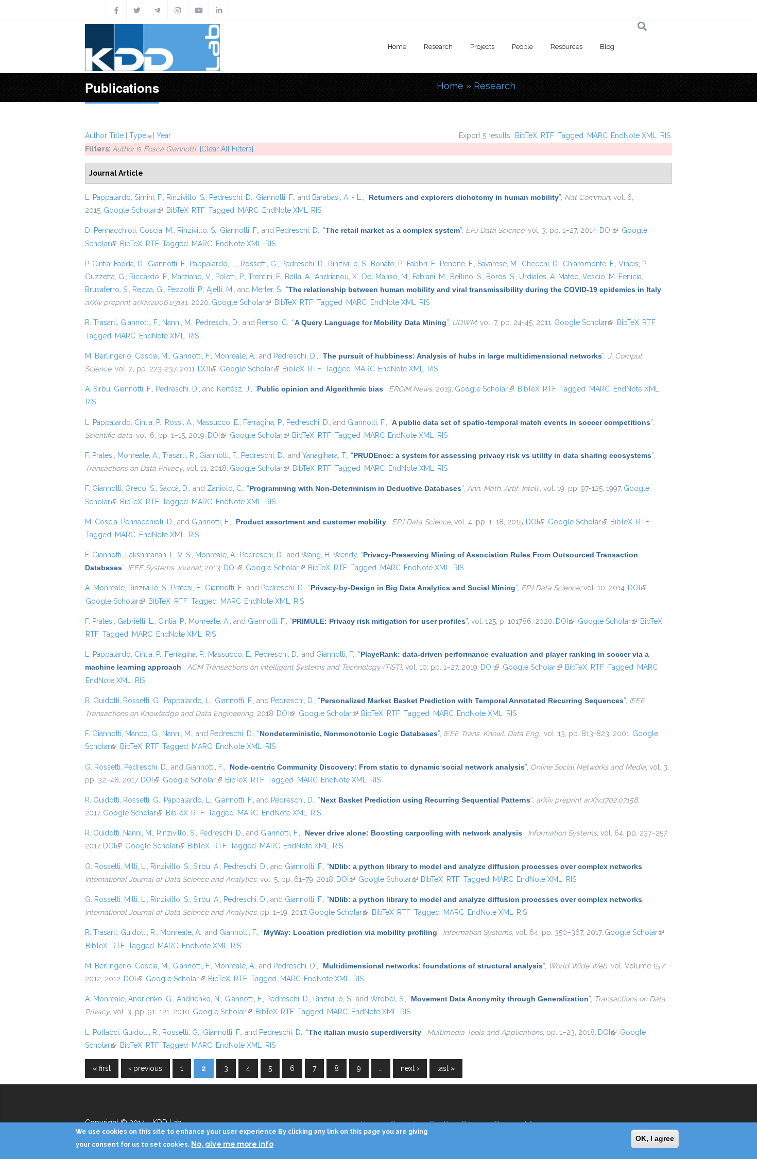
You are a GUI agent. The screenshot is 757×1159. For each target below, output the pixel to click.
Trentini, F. (264, 276)
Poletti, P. (230, 276)
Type (137, 135)
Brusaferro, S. (107, 289)
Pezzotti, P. (185, 289)
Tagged (570, 135)
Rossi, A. (179, 422)
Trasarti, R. (179, 455)
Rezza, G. (148, 289)
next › (410, 1068)
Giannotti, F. (275, 197)
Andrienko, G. (150, 999)
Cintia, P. (147, 422)
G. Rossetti (103, 767)
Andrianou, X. (336, 276)
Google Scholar (133, 210)
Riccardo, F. (148, 276)
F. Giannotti (103, 488)
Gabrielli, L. (135, 621)
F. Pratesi (99, 455)
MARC (597, 135)
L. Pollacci (102, 1032)
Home (397, 46)
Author (96, 135)
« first (102, 1068)
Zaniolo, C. (225, 488)
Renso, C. (272, 322)
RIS (665, 135)
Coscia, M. (157, 230)
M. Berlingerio (108, 356)
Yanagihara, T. (324, 455)
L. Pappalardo (108, 197)
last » (446, 1068)
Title (116, 135)
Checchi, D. (540, 264)
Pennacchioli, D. (147, 522)
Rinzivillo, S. (185, 197)
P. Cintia (97, 264)
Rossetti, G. (259, 264)
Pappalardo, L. (213, 264)
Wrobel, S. (387, 999)
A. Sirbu (97, 389)
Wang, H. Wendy (329, 555)
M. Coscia (101, 522)
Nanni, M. (177, 322)
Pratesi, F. (186, 588)
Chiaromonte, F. (589, 264)
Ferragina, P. (263, 422)
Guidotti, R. (139, 932)
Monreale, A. (234, 356)
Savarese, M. (497, 264)
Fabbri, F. (421, 264)
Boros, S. (500, 276)
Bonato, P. (387, 264)
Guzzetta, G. (105, 276)
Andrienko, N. (199, 999)
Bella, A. (298, 276)
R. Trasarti (101, 322)
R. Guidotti (102, 700)
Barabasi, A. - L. (337, 197)
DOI (608, 230)
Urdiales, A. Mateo (549, 276)
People (522, 46)
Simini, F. (148, 197)
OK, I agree (654, 1138)
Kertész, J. (234, 389)
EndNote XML (634, 135)
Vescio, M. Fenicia (612, 276)
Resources (566, 46)
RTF (547, 135)
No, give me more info (232, 1144)
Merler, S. (267, 289)
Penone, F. (457, 264)
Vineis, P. (632, 264)
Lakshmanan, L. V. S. (158, 555)
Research (438, 46)
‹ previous (145, 1068)
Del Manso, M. (385, 276)
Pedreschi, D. (230, 197)
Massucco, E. (217, 422)
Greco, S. (140, 488)
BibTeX (526, 135)
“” (463, 197)
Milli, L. (135, 866)
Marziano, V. (191, 276)
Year (164, 135)
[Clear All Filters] (226, 149)
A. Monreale (105, 588)
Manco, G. (142, 733)
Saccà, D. (174, 488)
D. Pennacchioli (110, 230)
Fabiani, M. (429, 276)
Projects (482, 46)
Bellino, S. (466, 276)
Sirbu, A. (206, 866)
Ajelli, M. (220, 289)
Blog (607, 46)
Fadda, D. (129, 264)
